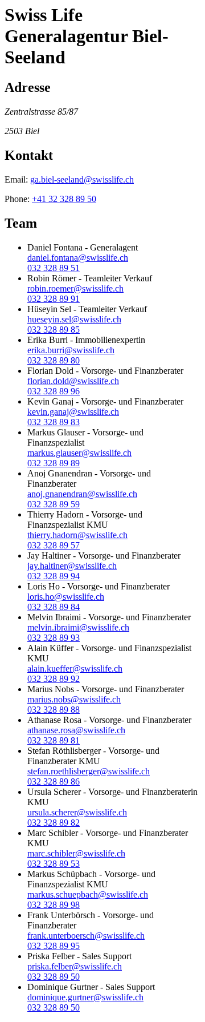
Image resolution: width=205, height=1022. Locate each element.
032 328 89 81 (53, 740)
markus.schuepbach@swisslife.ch (87, 894)
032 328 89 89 (53, 463)
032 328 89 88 (53, 709)
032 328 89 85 (53, 329)
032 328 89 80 (53, 360)
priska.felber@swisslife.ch (74, 966)
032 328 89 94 (53, 576)
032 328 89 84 (53, 607)
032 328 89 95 (53, 946)
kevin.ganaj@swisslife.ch (73, 412)
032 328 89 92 (53, 679)
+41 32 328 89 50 (64, 199)
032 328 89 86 (53, 781)
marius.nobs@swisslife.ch (74, 699)
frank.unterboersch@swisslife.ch (86, 935)
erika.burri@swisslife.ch (70, 350)
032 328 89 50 (53, 976)
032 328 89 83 (53, 422)
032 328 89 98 (53, 905)
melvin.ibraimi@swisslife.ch (78, 627)
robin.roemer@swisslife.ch (75, 288)
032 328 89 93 (53, 638)
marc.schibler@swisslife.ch (76, 853)
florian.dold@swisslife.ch (73, 381)
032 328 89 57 (53, 545)
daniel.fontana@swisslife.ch (77, 257)
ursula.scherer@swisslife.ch (77, 812)
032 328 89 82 (53, 822)
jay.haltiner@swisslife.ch (72, 566)
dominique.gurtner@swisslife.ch (85, 997)
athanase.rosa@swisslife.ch (76, 730)
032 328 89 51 (53, 268)
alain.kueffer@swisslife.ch (74, 668)
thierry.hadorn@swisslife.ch (77, 535)
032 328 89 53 (53, 864)
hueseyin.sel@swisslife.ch (74, 319)
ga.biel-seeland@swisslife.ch (82, 179)
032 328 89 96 (53, 391)
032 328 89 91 (53, 299)
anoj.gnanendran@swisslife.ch (82, 494)
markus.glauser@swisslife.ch (79, 453)
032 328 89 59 (53, 504)
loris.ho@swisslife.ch (65, 596)
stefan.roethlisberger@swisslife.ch (88, 771)
